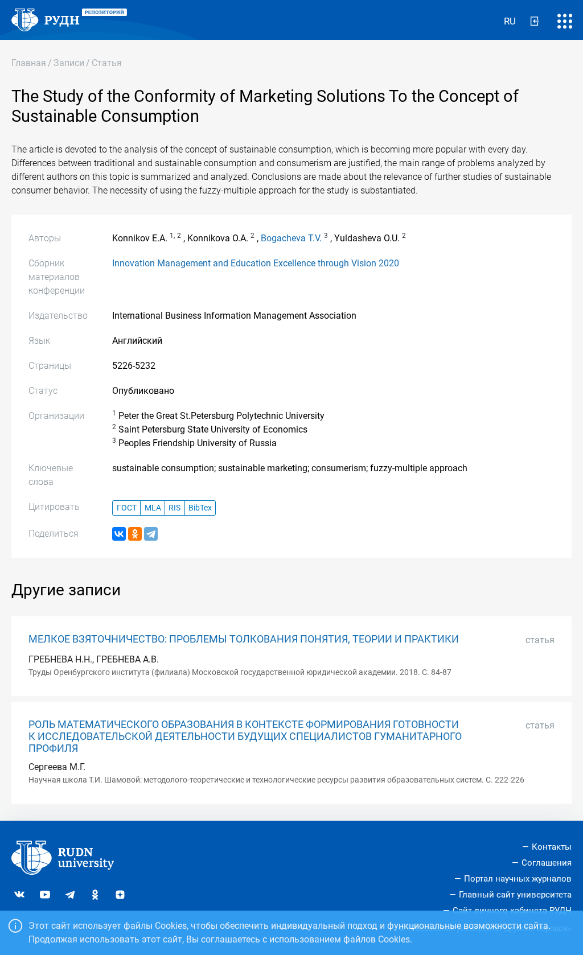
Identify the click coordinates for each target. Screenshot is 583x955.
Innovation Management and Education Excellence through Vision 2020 (255, 263)
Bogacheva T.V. (291, 238)
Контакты (552, 847)
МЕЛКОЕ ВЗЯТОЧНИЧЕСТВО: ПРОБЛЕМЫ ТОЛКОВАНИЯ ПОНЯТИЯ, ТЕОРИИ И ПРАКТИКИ (243, 639)
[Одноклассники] (135, 534)
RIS (174, 508)
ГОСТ (127, 508)
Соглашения (547, 863)
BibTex (200, 508)
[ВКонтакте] (119, 534)
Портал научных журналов (518, 879)
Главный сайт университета (515, 895)
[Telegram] (151, 534)
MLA (153, 508)
